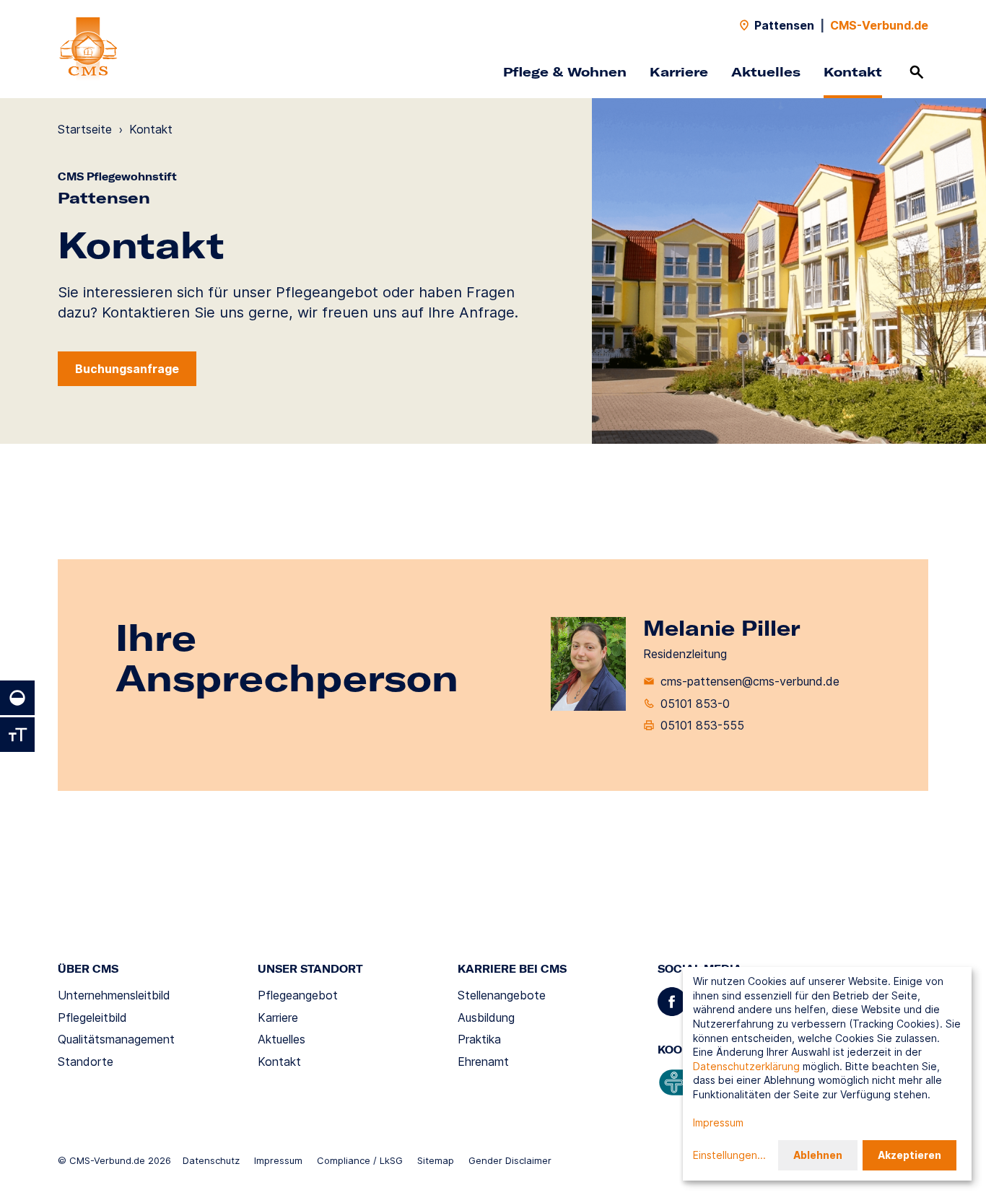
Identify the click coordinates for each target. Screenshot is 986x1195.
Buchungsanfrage (127, 369)
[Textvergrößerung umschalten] (17, 734)
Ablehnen (817, 1155)
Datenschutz (211, 1160)
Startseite (85, 129)
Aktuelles (765, 72)
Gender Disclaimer (509, 1160)
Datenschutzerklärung (746, 1066)
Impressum (278, 1160)
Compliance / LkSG (360, 1160)
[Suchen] (916, 72)
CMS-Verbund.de (879, 25)
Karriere (679, 72)
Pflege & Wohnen (565, 72)
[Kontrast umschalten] (17, 697)
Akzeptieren (909, 1155)
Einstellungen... (729, 1155)
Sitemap (435, 1160)
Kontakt (853, 72)
